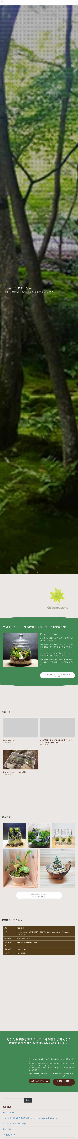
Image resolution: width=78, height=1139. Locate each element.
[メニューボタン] (2, 2)
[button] (37, 572)
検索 (27, 1100)
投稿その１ (7, 1129)
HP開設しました (9, 1135)
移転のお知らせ (9, 1112)
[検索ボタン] (75, 2)
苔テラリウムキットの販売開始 (15, 1124)
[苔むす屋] (39, 2)
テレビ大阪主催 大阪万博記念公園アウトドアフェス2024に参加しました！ (31, 1118)
